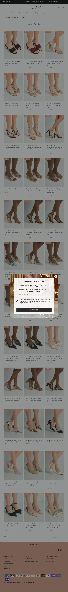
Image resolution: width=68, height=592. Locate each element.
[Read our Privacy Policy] (50, 305)
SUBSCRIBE (34, 310)
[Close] (56, 276)
